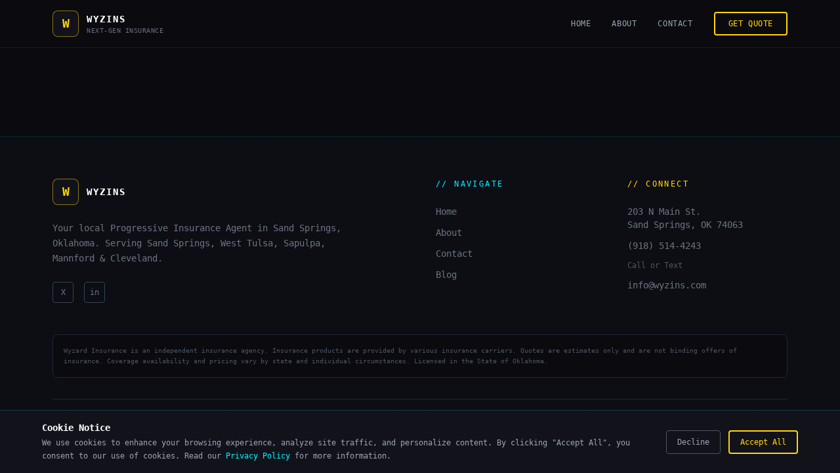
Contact (675, 23)
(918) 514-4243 (664, 245)
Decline (693, 442)
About (624, 23)
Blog (446, 274)
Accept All (763, 442)
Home (581, 23)
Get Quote (750, 23)
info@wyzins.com (666, 285)
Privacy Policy (258, 456)
